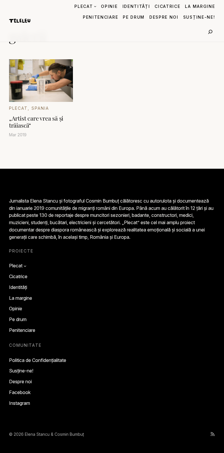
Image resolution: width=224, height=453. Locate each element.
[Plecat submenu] (95, 6)
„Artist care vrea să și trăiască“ (36, 122)
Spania (40, 108)
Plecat (18, 108)
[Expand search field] (210, 31)
